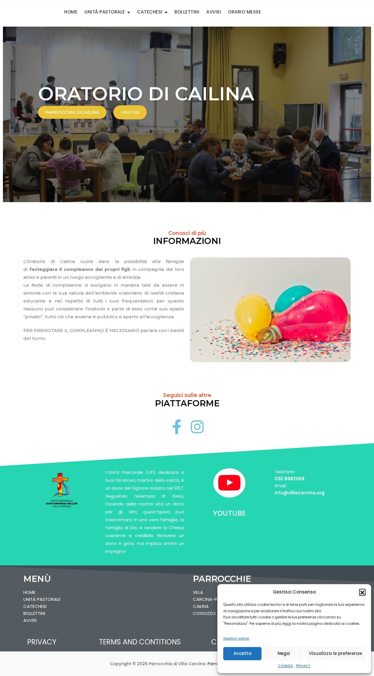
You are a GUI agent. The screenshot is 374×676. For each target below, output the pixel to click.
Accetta (242, 653)
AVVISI (213, 12)
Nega (284, 653)
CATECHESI (149, 12)
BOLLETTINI (186, 12)
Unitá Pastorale (104, 12)
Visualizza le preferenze (335, 653)
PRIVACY (303, 665)
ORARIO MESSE (244, 12)
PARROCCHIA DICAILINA (72, 112)
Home (70, 12)
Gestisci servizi (236, 638)
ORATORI (130, 112)
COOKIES (285, 665)
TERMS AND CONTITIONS (140, 642)
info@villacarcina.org (300, 493)
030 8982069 (289, 479)
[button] (362, 592)
